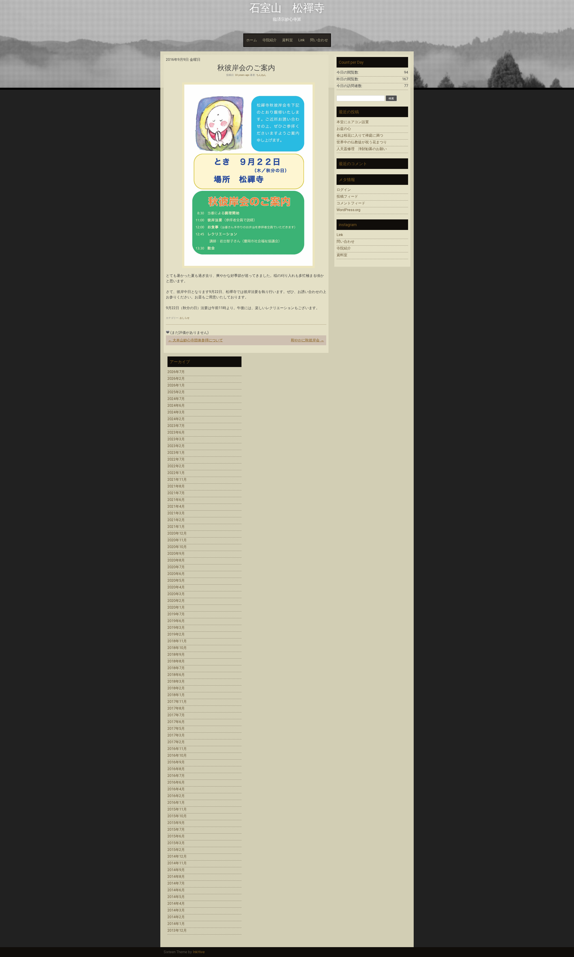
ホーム (251, 40)
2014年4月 (176, 903)
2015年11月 (177, 809)
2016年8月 (176, 769)
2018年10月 (177, 648)
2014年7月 (176, 883)
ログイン (344, 190)
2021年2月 (176, 520)
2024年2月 (176, 419)
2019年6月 (176, 621)
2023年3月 (176, 439)
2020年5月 (176, 580)
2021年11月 (177, 479)
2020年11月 (177, 540)
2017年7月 (176, 715)
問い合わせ (319, 40)
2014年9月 (176, 870)
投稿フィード (347, 196)
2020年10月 (177, 547)
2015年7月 (176, 829)
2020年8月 (176, 560)
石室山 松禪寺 (287, 8)
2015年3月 (176, 843)
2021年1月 (176, 526)
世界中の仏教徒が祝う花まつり (362, 142)
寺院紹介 (269, 40)
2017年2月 (176, 742)
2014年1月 (176, 924)
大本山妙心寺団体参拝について (195, 340)
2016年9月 (176, 762)
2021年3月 (176, 513)
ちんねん (261, 75)
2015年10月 (177, 816)
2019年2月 (176, 634)
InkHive (199, 952)
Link (301, 40)
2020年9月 (176, 553)
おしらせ (184, 318)
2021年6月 (176, 500)
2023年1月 (176, 452)
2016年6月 (176, 782)
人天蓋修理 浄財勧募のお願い (362, 149)
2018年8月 (176, 661)
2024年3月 (176, 412)
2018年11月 (177, 641)
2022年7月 (176, 459)
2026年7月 (176, 372)
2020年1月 (176, 607)
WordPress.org (348, 210)
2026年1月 (176, 385)
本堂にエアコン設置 (353, 122)
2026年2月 (176, 378)
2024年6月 (176, 405)
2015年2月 (176, 850)
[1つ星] (168, 332)
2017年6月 (176, 722)
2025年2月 (176, 392)
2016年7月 (176, 775)
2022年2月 (176, 466)
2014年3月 (176, 910)
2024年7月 (176, 399)
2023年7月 (176, 426)
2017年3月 (176, 735)
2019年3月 (176, 627)
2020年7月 (176, 567)
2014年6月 (176, 890)
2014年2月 (176, 917)
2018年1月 (176, 695)
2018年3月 (176, 681)
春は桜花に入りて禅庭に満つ (360, 135)
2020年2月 (176, 601)
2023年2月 (176, 446)
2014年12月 (177, 856)
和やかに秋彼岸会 (307, 340)
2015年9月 (176, 823)
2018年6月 (176, 675)
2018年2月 (176, 688)
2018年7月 (176, 668)
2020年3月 (176, 594)
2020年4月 (176, 587)
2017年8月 (176, 708)
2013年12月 (177, 930)
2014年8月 (176, 876)
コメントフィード (351, 203)
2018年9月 (176, 654)
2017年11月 (177, 701)
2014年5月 (176, 897)
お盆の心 (344, 129)
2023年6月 (176, 432)
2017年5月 (176, 728)
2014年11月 (177, 863)
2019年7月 (176, 614)
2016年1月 (176, 802)
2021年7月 (176, 493)
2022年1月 (176, 473)
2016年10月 (177, 755)
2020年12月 (177, 533)
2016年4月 (176, 789)
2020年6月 (176, 574)
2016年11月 (177, 749)
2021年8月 (176, 486)
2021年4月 (176, 506)
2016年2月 (176, 796)
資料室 (287, 40)
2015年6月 (176, 836)
